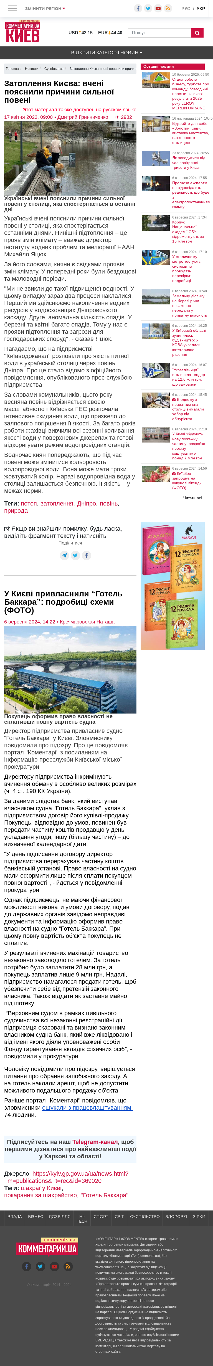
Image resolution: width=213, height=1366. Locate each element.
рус (186, 8)
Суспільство (145, 1216)
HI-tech (82, 1219)
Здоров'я (176, 1216)
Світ (119, 1216)
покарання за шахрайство (40, 1195)
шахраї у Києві (41, 1188)
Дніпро (86, 503)
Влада (14, 1216)
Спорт (101, 1216)
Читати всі (192, 498)
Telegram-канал (95, 1141)
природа (16, 510)
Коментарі (40, 1285)
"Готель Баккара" (104, 1195)
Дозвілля (59, 1216)
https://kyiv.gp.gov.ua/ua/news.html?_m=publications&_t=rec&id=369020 (66, 1177)
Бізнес (35, 1216)
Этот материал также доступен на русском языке (79, 109)
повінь (109, 503)
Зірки (199, 1216)
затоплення (57, 503)
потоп (29, 503)
